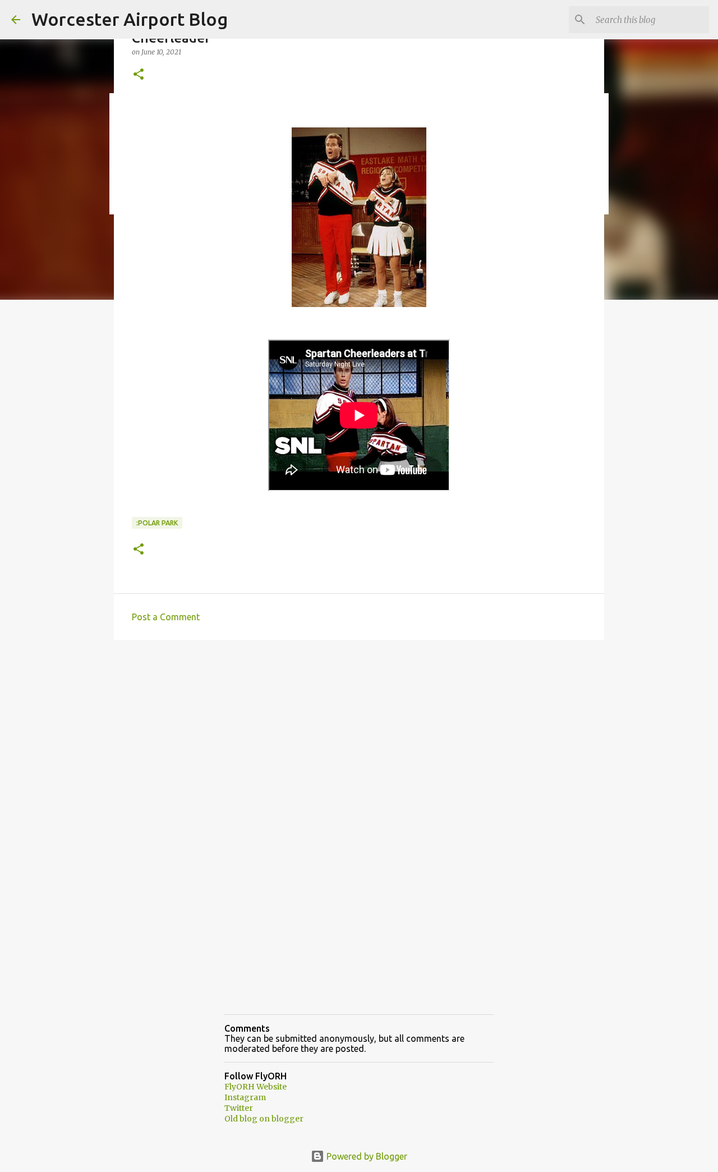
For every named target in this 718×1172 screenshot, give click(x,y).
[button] (138, 75)
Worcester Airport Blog (129, 19)
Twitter (238, 1108)
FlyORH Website (255, 1087)
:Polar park (157, 523)
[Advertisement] (359, 735)
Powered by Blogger (365, 1156)
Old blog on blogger (263, 1119)
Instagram (245, 1097)
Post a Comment (166, 617)
